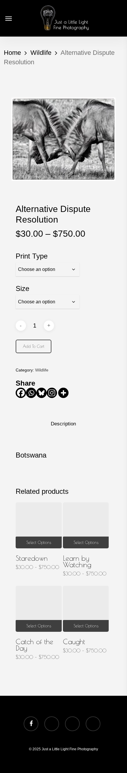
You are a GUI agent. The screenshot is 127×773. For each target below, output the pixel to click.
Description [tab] (63, 424)
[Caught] (86, 609)
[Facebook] (21, 393)
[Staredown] (39, 525)
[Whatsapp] (31, 393)
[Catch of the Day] (39, 609)
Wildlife (40, 52)
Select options (38, 542)
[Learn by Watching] (86, 525)
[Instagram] (52, 393)
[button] (8, 18)
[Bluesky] (41, 393)
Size (22, 288)
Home (12, 52)
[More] (63, 393)
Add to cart (33, 346)
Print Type (32, 256)
